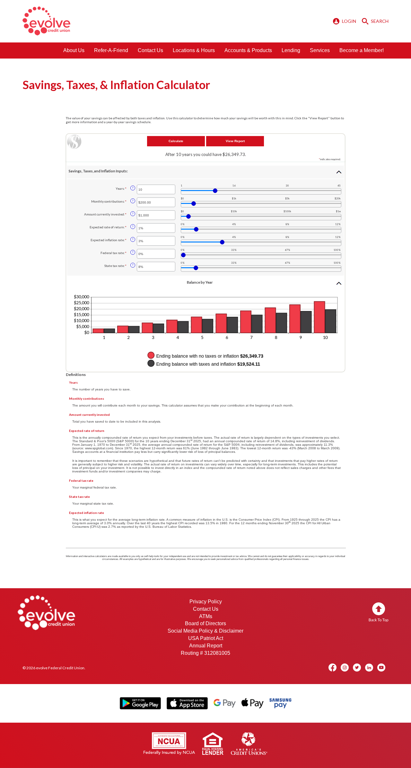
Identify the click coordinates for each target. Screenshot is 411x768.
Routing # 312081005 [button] (205, 653)
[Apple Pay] (252, 703)
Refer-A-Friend (111, 50)
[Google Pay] (224, 703)
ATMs (205, 616)
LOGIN (349, 21)
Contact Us (150, 50)
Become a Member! (361, 50)
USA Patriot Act (205, 638)
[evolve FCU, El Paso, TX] (46, 20)
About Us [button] (73, 50)
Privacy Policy (205, 601)
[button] (205, 172)
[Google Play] (140, 703)
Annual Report (205, 645)
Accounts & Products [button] (248, 50)
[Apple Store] (187, 703)
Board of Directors (205, 623)
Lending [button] (291, 50)
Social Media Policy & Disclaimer (205, 631)
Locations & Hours (194, 50)
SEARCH (379, 21)
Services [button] (320, 50)
